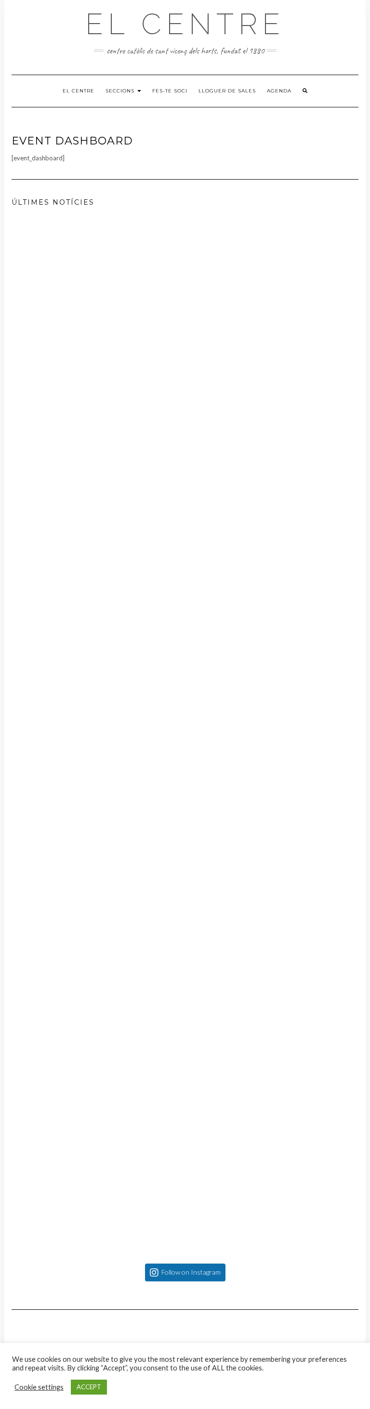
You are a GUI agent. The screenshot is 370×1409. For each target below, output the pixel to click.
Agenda (279, 91)
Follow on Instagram (191, 1272)
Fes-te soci (169, 91)
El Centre (185, 24)
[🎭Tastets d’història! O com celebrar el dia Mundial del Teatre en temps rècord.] (185, 389)
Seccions (121, 91)
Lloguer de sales (227, 91)
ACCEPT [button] (89, 1387)
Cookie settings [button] (39, 1387)
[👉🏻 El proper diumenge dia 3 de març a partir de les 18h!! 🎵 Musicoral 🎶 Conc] (185, 736)
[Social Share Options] (25, 551)
